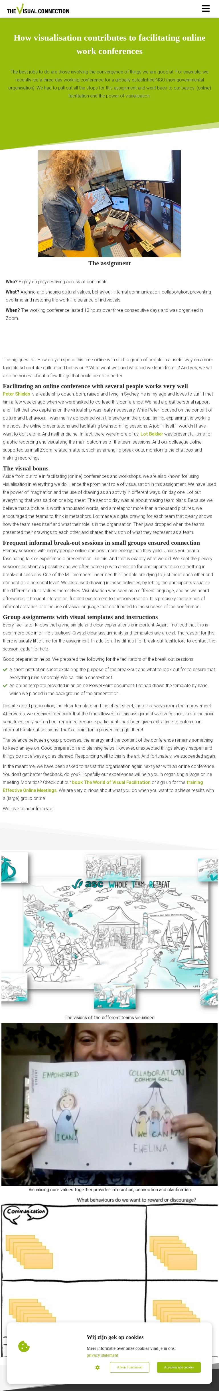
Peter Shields (16, 394)
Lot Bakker (152, 434)
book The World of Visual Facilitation (111, 782)
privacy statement (102, 1355)
